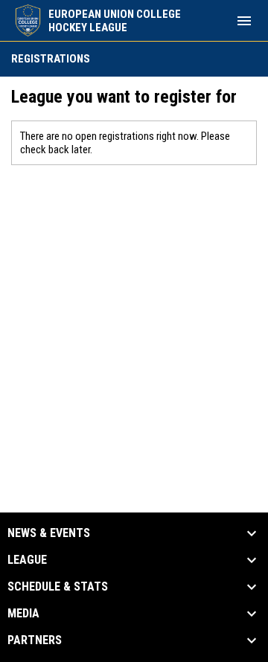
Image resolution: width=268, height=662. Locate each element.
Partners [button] (34, 640)
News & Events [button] (48, 533)
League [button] (27, 560)
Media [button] (23, 614)
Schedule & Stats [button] (57, 587)
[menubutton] (244, 21)
